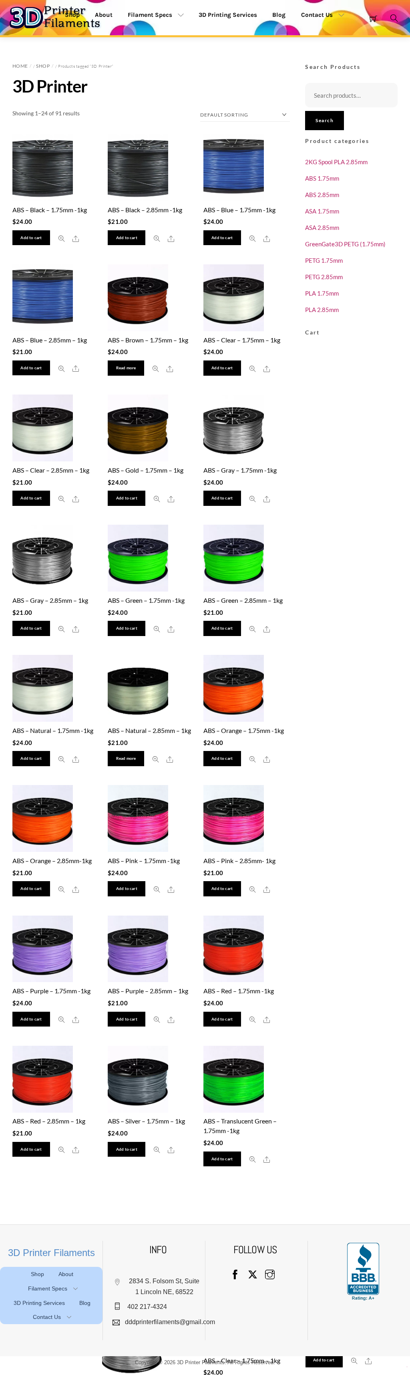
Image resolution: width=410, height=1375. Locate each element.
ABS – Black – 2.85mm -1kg (145, 209)
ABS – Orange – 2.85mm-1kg (52, 860)
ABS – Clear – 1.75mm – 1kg (241, 340)
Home (20, 66)
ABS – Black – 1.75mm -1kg (49, 209)
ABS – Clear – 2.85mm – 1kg (50, 470)
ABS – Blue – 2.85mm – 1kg (49, 340)
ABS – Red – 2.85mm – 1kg (48, 1121)
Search (325, 120)
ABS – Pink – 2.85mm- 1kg (239, 860)
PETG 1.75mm (324, 260)
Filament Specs (150, 14)
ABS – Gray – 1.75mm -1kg (240, 470)
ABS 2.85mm (322, 194)
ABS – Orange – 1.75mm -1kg (243, 730)
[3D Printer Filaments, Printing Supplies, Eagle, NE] (363, 1272)
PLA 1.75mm (322, 293)
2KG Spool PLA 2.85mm (336, 161)
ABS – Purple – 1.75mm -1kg (51, 991)
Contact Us (317, 14)
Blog (278, 14)
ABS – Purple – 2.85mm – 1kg (148, 991)
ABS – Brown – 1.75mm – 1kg (148, 340)
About (65, 1274)
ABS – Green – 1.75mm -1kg (146, 600)
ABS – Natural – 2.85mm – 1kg (149, 730)
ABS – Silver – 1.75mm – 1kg (146, 1121)
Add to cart (31, 238)
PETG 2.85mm (324, 276)
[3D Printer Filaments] (58, 16)
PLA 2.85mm (322, 309)
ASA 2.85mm (322, 227)
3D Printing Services (228, 14)
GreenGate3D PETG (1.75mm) (345, 244)
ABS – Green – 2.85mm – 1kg (243, 600)
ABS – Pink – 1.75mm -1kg (144, 860)
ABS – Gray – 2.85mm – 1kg (50, 600)
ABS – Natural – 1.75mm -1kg (52, 730)
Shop (43, 66)
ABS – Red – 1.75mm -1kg (238, 991)
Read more (126, 368)
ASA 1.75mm (322, 211)
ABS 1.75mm (322, 178)
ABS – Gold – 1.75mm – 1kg (145, 470)
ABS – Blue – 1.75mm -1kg (239, 209)
